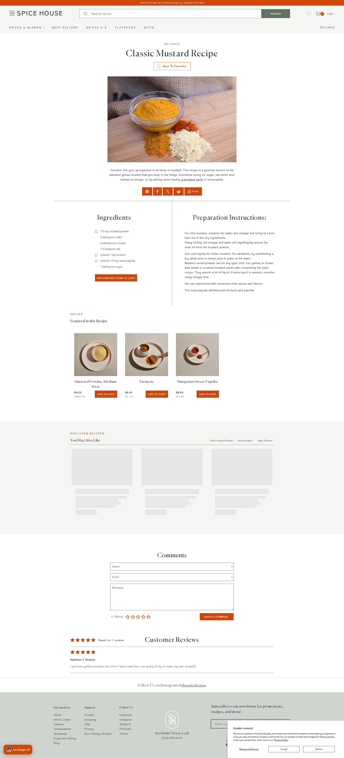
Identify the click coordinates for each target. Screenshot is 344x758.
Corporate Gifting (65, 738)
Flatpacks (125, 27)
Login (330, 13)
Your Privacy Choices (97, 733)
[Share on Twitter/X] (168, 191)
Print (195, 191)
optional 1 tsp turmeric (113, 255)
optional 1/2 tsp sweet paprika (117, 260)
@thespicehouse (192, 685)
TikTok (124, 733)
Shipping (90, 719)
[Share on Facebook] (157, 191)
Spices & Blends (25, 27)
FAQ (87, 724)
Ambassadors (62, 729)
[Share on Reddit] (178, 191)
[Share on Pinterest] (147, 191)
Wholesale (60, 733)
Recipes (327, 27)
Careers (59, 724)
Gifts (149, 27)
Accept (284, 749)
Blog (57, 743)
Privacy (89, 729)
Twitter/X (125, 724)
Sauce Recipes (245, 440)
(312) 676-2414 (172, 737)
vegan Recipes (264, 440)
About (57, 715)
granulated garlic (192, 179)
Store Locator (62, 719)
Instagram (126, 719)
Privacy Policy (281, 739)
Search (275, 13)
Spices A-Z (96, 27)
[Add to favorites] (76, 336)
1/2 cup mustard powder (114, 231)
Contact (89, 715)
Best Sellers (65, 27)
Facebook (126, 715)
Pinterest (125, 729)
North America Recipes (221, 440)
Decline (318, 749)
